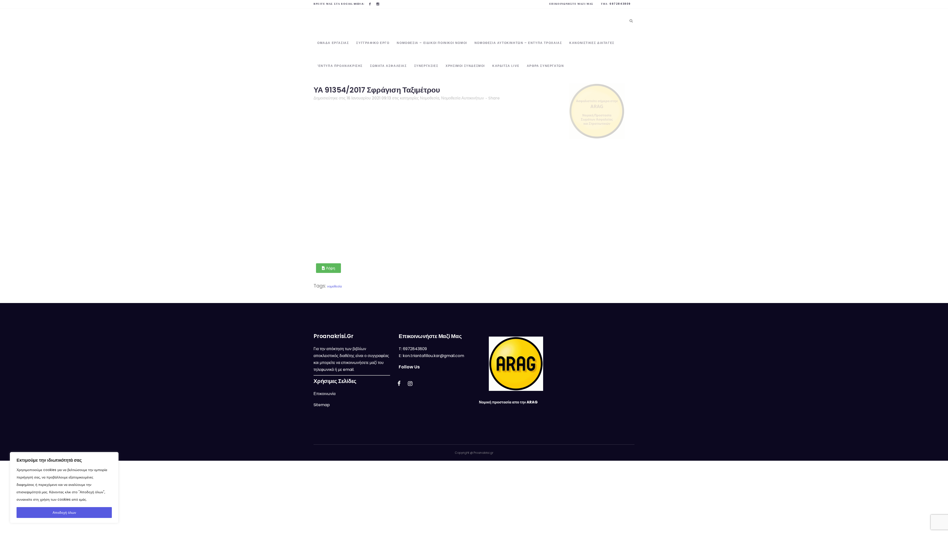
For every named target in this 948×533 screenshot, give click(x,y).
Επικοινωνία (325, 394)
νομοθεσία (334, 286)
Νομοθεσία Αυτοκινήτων (462, 98)
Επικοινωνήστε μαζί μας (571, 4)
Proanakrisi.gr (483, 453)
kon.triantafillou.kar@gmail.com (433, 356)
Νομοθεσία (429, 98)
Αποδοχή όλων (64, 512)
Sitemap (322, 405)
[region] (64, 487)
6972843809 (620, 4)
